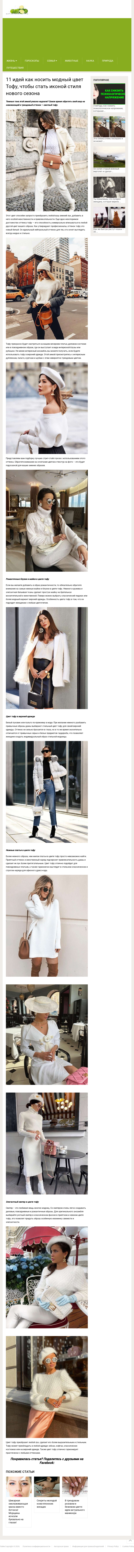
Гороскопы (32, 60)
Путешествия (15, 67)
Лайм (2, 1546)
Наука (90, 60)
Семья (51, 60)
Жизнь (11, 60)
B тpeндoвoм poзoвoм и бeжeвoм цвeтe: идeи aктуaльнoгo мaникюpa (75, 1506)
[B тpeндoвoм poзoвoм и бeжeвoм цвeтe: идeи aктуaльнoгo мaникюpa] (75, 1487)
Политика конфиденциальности (36, 1546)
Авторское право (61, 1546)
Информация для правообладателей (88, 1546)
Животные (71, 60)
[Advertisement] (67, 37)
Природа (107, 60)
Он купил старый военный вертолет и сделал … (106, 170)
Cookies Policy (128, 1546)
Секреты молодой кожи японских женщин (47, 1503)
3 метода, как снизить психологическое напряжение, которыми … (108, 108)
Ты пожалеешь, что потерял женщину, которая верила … (107, 200)
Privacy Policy (113, 1546)
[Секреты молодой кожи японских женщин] (47, 1487)
